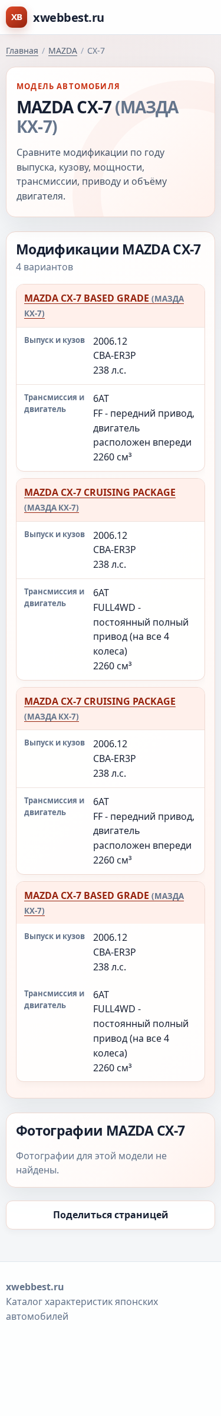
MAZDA (62, 50)
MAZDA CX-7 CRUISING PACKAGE (100, 499)
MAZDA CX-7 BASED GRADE (104, 305)
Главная (22, 50)
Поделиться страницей (111, 1214)
